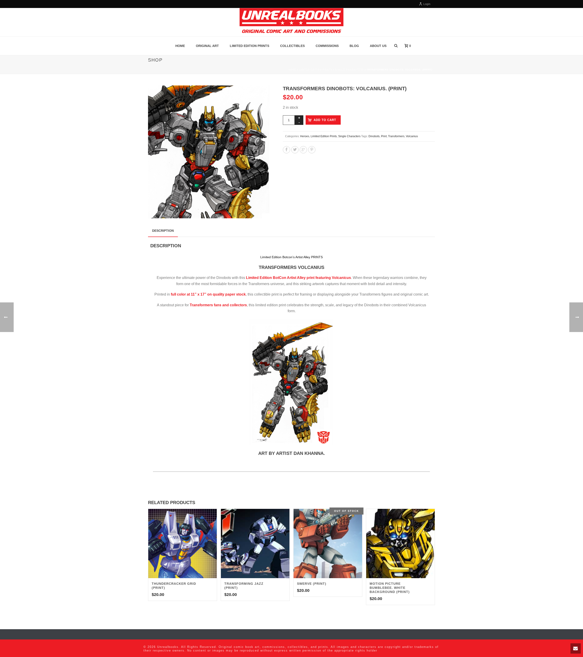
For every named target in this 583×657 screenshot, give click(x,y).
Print (384, 136)
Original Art (207, 46)
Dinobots (374, 136)
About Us (378, 46)
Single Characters (349, 69)
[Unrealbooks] (291, 22)
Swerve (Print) (311, 583)
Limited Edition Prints (249, 46)
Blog (354, 46)
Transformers (396, 136)
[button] (262, 94)
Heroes (304, 136)
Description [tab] (163, 230)
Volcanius (412, 136)
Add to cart (325, 120)
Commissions (327, 46)
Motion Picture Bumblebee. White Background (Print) (390, 588)
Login (426, 4)
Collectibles (292, 46)
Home (180, 46)
